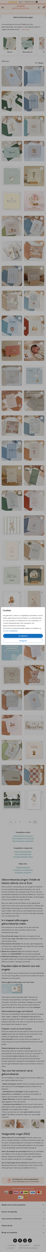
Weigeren (23, 641)
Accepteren (23, 636)
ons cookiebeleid (11, 631)
